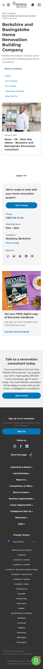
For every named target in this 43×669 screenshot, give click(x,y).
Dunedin (21, 594)
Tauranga (21, 623)
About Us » (21, 480)
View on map (12, 243)
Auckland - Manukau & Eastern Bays (22, 569)
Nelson (21, 608)
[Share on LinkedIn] (26, 256)
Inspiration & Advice (14, 91)
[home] (20, 5)
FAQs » (21, 524)
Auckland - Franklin (21, 565)
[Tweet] (14, 256)
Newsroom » (21, 517)
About (8, 76)
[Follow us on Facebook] (21, 446)
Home (4, 13)
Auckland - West (21, 584)
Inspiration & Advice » (21, 467)
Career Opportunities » (21, 505)
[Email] (32, 256)
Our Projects (11, 81)
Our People (10, 86)
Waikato (21, 628)
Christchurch (21, 589)
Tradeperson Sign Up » (21, 511)
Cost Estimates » (21, 473)
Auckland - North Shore (21, 574)
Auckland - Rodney (21, 579)
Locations (11, 13)
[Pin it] (20, 256)
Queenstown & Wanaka (21, 613)
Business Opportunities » (21, 499)
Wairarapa (21, 633)
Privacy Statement (9, 654)
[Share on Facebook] (8, 256)
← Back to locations (12, 69)
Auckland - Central (21, 560)
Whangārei (21, 642)
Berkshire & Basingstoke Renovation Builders (18, 16)
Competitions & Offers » (21, 486)
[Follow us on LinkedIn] (27, 446)
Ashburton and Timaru (21, 550)
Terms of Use (22, 654)
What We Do (11, 96)
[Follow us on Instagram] (15, 446)
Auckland (21, 555)
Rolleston (21, 618)
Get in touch (21, 396)
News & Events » (21, 492)
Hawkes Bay (21, 599)
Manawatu (21, 603)
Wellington (21, 637)
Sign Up (21, 431)
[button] (32, 4)
